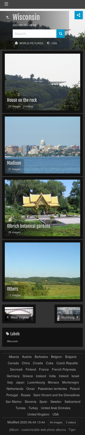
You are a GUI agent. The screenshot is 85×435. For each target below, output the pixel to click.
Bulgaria (70, 357)
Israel (75, 376)
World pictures (31, 43)
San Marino (14, 402)
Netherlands (15, 389)
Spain (43, 402)
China (26, 363)
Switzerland (72, 402)
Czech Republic (67, 363)
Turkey (33, 408)
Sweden (55, 402)
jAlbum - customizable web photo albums (37, 429)
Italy (10, 382)
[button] (8, 426)
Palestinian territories (52, 389)
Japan (20, 382)
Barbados (41, 357)
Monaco (53, 382)
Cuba (49, 363)
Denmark (16, 369)
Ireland (63, 376)
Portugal (12, 395)
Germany (13, 376)
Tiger (72, 429)
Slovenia (30, 402)
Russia (25, 395)
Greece (28, 376)
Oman (30, 389)
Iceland (41, 376)
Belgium (56, 357)
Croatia (38, 363)
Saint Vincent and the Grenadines (56, 395)
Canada (13, 363)
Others (12, 289)
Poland (75, 389)
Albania (14, 357)
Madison (14, 163)
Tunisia (21, 408)
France (44, 369)
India (52, 376)
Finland (31, 369)
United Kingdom (38, 414)
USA (54, 43)
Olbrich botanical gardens (28, 226)
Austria (27, 357)
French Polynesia (64, 369)
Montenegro (70, 382)
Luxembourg (36, 382)
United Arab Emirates (55, 408)
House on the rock (22, 100)
